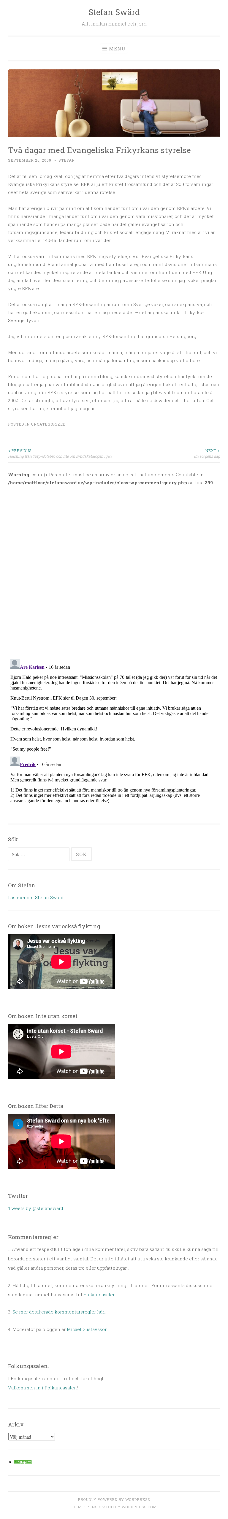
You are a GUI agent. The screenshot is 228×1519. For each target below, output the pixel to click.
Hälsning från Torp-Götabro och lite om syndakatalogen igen (60, 453)
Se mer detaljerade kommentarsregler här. (58, 1312)
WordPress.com (139, 1506)
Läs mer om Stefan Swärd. (36, 897)
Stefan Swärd (114, 12)
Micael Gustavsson (87, 1329)
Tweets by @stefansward (35, 1208)
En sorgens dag (207, 453)
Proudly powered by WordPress (114, 1499)
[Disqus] (114, 569)
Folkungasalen (99, 1294)
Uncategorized (48, 424)
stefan (66, 160)
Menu (117, 48)
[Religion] (20, 1462)
